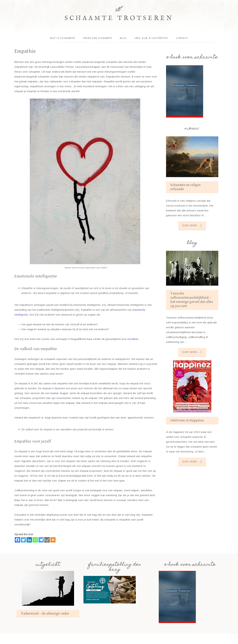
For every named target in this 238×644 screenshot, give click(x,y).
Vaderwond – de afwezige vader (45, 614)
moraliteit (132, 339)
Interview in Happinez (187, 420)
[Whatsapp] (35, 539)
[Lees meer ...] (192, 352)
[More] (53, 539)
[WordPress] (47, 539)
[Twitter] (23, 539)
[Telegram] (41, 539)
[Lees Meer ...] (192, 225)
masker (54, 393)
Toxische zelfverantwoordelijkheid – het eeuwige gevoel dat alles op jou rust (191, 300)
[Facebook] (17, 539)
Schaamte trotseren (119, 18)
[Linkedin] (29, 539)
